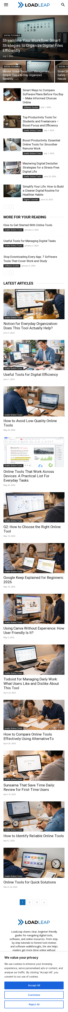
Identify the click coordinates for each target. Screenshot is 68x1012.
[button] (6, 5)
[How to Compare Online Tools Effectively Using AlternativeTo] (34, 715)
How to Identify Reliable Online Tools (33, 836)
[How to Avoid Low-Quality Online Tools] (34, 401)
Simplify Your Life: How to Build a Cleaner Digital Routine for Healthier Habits (43, 190)
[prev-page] (5, 207)
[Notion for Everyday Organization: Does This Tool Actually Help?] (34, 304)
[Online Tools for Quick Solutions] (34, 863)
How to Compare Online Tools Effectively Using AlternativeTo (28, 736)
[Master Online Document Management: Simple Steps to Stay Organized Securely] (27, 74)
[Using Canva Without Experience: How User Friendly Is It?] (34, 609)
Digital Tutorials (12, 35)
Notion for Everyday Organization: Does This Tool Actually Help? (30, 326)
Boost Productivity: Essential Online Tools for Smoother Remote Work (41, 144)
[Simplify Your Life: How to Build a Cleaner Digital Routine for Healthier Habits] (12, 191)
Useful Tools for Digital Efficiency (30, 374)
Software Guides (31, 107)
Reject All (34, 1004)
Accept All (34, 985)
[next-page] (11, 207)
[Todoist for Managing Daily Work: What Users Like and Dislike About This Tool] (34, 659)
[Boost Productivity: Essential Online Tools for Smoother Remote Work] (12, 144)
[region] (34, 982)
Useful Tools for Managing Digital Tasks (29, 241)
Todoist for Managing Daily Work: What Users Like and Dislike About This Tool (31, 683)
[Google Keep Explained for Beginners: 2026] (34, 558)
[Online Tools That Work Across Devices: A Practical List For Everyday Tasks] (34, 452)
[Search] (63, 5)
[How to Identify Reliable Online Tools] (34, 816)
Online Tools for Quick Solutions (29, 882)
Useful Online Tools (32, 130)
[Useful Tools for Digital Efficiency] (34, 355)
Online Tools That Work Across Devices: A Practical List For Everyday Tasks (28, 475)
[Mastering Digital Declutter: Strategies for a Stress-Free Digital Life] (12, 167)
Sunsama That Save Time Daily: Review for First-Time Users (29, 787)
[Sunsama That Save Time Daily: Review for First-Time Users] (34, 766)
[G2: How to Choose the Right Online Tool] (34, 507)
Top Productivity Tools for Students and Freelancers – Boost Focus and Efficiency (41, 121)
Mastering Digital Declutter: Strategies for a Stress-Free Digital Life (41, 167)
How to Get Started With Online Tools (27, 225)
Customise (34, 994)
